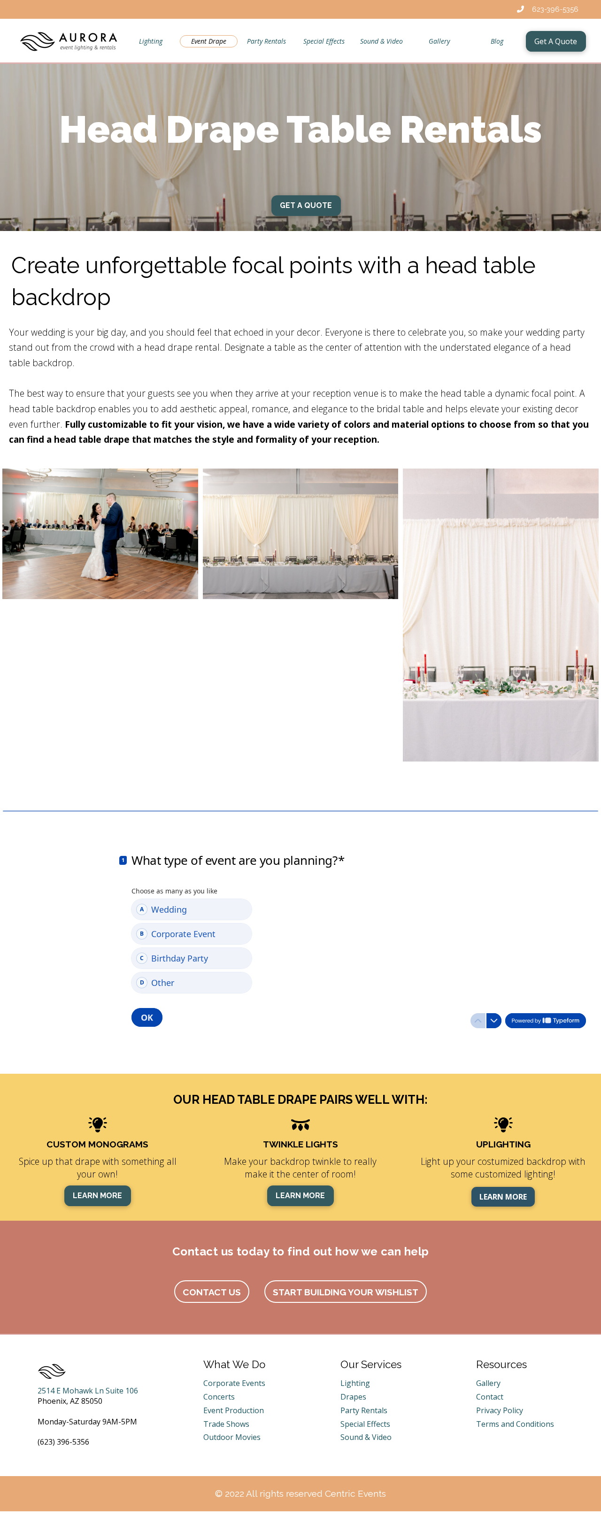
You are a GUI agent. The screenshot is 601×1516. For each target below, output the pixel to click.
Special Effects (365, 1424)
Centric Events (355, 1493)
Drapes (353, 1397)
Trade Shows (226, 1424)
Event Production (233, 1410)
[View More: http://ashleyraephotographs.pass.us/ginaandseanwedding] (100, 534)
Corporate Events (234, 1383)
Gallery (488, 1383)
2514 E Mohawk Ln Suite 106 (88, 1390)
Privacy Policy (499, 1410)
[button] (211, 1291)
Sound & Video (366, 1437)
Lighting (355, 1383)
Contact (489, 1397)
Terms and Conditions (515, 1424)
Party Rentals (363, 1410)
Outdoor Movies (232, 1437)
